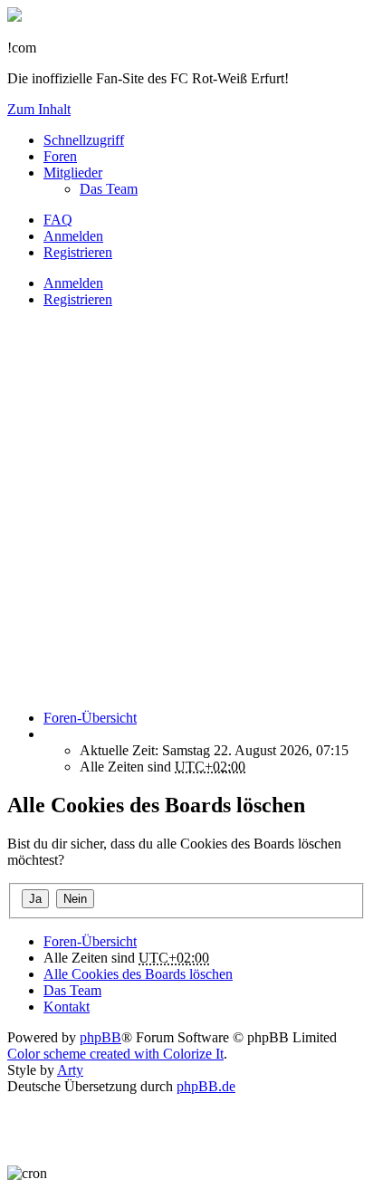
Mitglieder (72, 172)
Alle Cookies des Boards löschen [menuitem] (138, 974)
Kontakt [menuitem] (66, 1006)
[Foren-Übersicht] (14, 16)
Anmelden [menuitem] (73, 236)
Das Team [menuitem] (109, 189)
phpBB (100, 1037)
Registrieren (77, 299)
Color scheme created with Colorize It (115, 1053)
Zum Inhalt (39, 109)
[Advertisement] (186, 508)
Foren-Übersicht (90, 941)
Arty (70, 1070)
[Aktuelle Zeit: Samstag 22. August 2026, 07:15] (48, 734)
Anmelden (73, 283)
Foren (60, 156)
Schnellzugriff (83, 140)
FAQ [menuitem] (57, 219)
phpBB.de (206, 1086)
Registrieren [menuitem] (77, 252)
